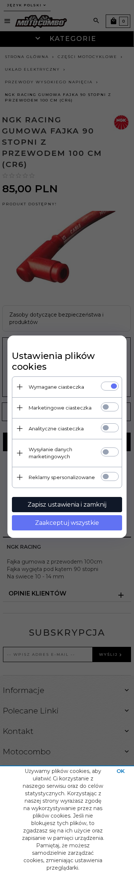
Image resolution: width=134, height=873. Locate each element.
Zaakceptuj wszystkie (67, 522)
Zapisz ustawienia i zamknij (67, 504)
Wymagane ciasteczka (56, 387)
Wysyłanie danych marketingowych (50, 452)
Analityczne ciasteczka (56, 428)
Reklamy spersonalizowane (62, 477)
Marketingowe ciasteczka (60, 408)
